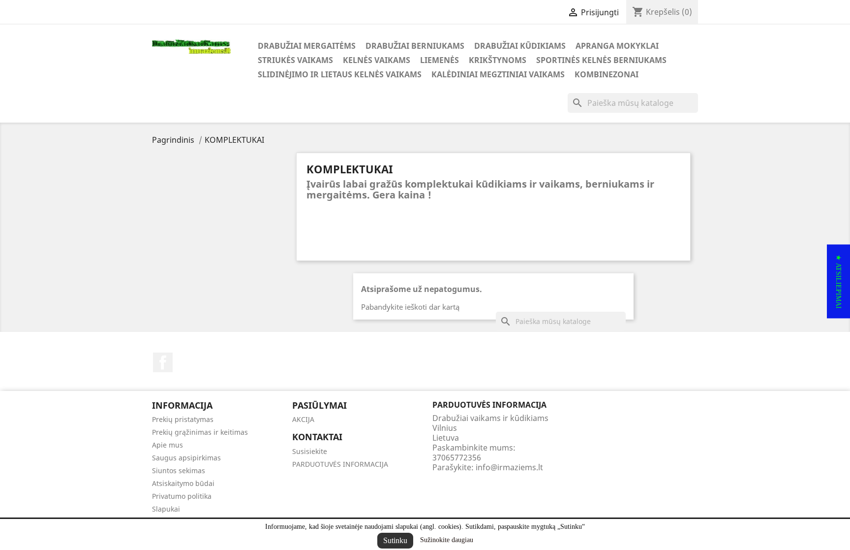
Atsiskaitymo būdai (183, 483)
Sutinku (395, 540)
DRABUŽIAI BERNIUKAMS (414, 45)
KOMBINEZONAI (606, 74)
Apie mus (167, 445)
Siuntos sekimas (178, 470)
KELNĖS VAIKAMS (376, 60)
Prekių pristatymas (182, 419)
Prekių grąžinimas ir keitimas (200, 432)
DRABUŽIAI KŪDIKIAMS (520, 45)
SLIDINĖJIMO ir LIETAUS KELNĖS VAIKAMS (340, 74)
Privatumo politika (182, 496)
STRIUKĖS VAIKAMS (295, 60)
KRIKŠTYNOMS (497, 60)
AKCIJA (303, 419)
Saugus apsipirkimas (186, 457)
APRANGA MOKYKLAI (617, 45)
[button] (838, 281)
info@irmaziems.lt (509, 467)
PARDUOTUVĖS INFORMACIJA (340, 464)
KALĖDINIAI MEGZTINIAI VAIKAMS (498, 74)
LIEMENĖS (439, 60)
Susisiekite (309, 451)
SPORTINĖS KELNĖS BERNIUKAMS (601, 60)
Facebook (163, 362)
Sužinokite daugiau (446, 540)
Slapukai (166, 509)
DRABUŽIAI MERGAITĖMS (307, 45)
